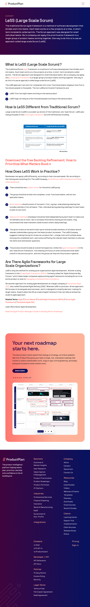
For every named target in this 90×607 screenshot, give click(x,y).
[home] (14, 3)
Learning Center (70, 517)
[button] (83, 3)
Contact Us (68, 473)
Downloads (68, 502)
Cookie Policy (39, 576)
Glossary (67, 498)
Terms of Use (39, 589)
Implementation (70, 524)
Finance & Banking (41, 501)
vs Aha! (37, 545)
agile (26, 69)
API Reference (40, 561)
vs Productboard (41, 552)
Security (37, 580)
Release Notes (70, 531)
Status (66, 534)
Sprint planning (16, 204)
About (66, 462)
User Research (40, 469)
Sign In (75, 545)
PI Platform (38, 488)
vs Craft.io (38, 548)
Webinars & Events (71, 491)
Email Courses (70, 505)
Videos (66, 488)
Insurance (38, 504)
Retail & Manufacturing (43, 507)
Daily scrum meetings (18, 217)
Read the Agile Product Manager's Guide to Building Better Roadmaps (33, 311)
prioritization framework (19, 78)
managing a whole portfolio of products (42, 279)
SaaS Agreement (40, 595)
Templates (68, 495)
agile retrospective (70, 248)
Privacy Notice (40, 573)
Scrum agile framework (34, 115)
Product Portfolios (41, 485)
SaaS (36, 510)
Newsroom (68, 469)
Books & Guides (70, 508)
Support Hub (69, 521)
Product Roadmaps (42, 481)
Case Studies (69, 485)
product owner (33, 187)
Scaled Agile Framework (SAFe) (33, 273)
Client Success (70, 527)
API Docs (37, 564)
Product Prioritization (43, 478)
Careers (67, 466)
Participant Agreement (43, 592)
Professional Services (43, 497)
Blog (66, 481)
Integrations (40, 522)
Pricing (75, 541)
